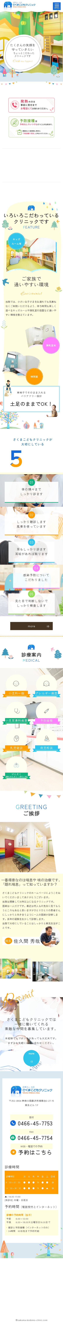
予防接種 (46, 720)
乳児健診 (16, 748)
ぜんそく (16, 775)
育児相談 (46, 748)
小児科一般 (16, 693)
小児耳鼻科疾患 (16, 720)
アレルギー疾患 (46, 693)
